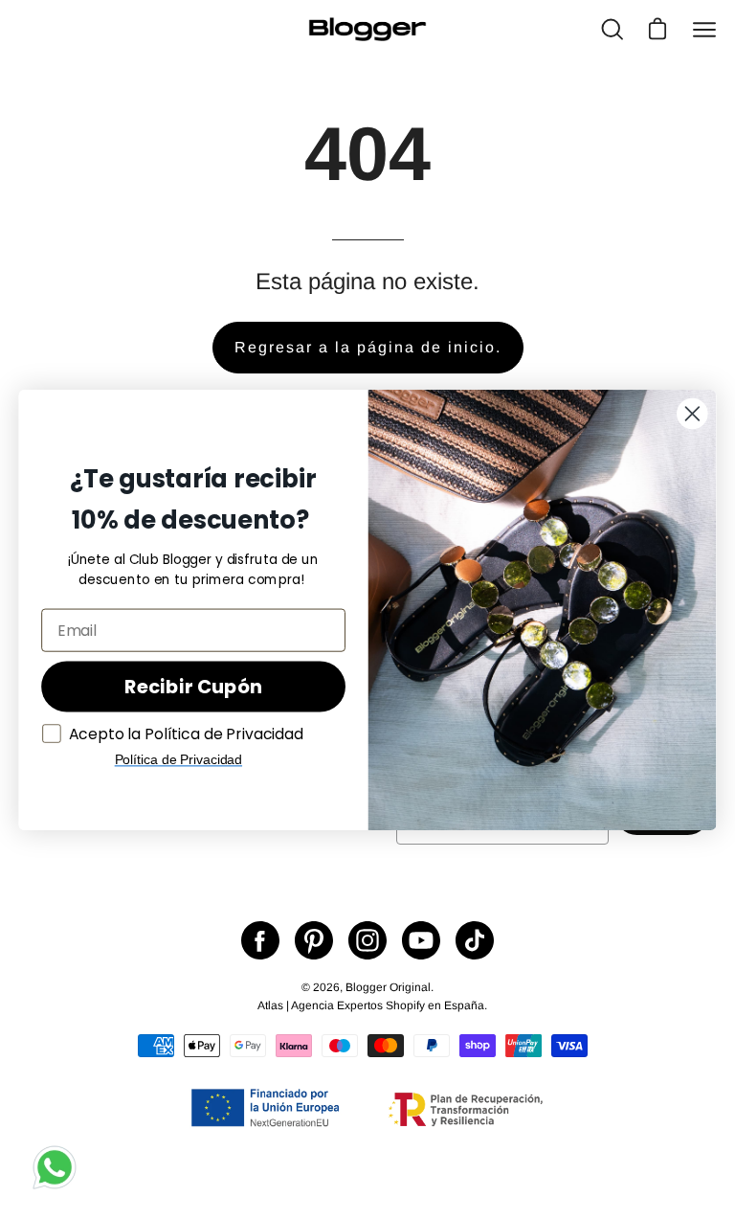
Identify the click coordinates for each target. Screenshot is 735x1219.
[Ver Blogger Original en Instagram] (367, 940)
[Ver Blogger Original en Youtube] (421, 940)
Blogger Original (388, 987)
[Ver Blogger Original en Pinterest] (314, 940)
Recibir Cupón (192, 686)
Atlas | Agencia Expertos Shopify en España (370, 1005)
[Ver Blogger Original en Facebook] (260, 940)
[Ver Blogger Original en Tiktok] (475, 940)
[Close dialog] (692, 412)
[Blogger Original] (367, 29)
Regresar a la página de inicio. (367, 347)
